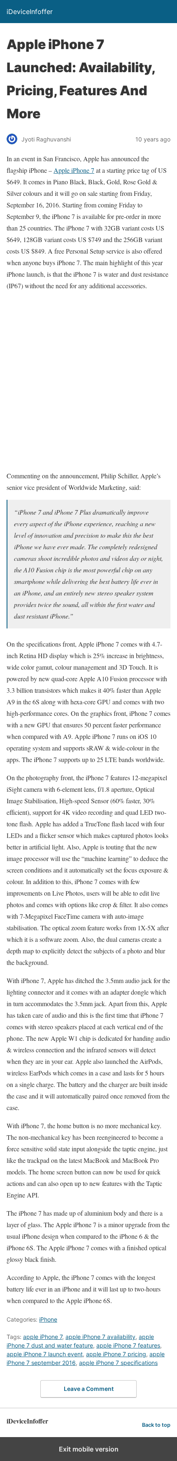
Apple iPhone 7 (74, 170)
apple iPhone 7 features (128, 1345)
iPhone (48, 1319)
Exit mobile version (89, 1449)
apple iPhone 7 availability (100, 1336)
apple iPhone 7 (42, 1336)
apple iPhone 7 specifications (118, 1362)
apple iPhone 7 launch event (45, 1353)
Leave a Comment (89, 1388)
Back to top (156, 1425)
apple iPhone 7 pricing (116, 1353)
